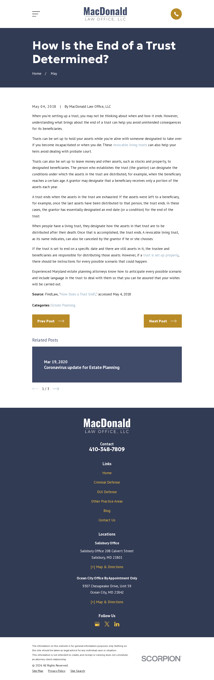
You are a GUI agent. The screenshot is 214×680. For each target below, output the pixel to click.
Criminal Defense (107, 482)
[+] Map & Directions (107, 567)
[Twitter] (107, 624)
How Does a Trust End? (78, 294)
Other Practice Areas (107, 501)
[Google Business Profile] (97, 624)
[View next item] (56, 389)
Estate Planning (63, 305)
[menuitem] (37, 671)
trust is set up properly (160, 255)
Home (107, 473)
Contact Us (107, 520)
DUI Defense (107, 492)
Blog (106, 510)
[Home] (105, 14)
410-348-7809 (107, 449)
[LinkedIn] (116, 624)
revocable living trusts (130, 145)
